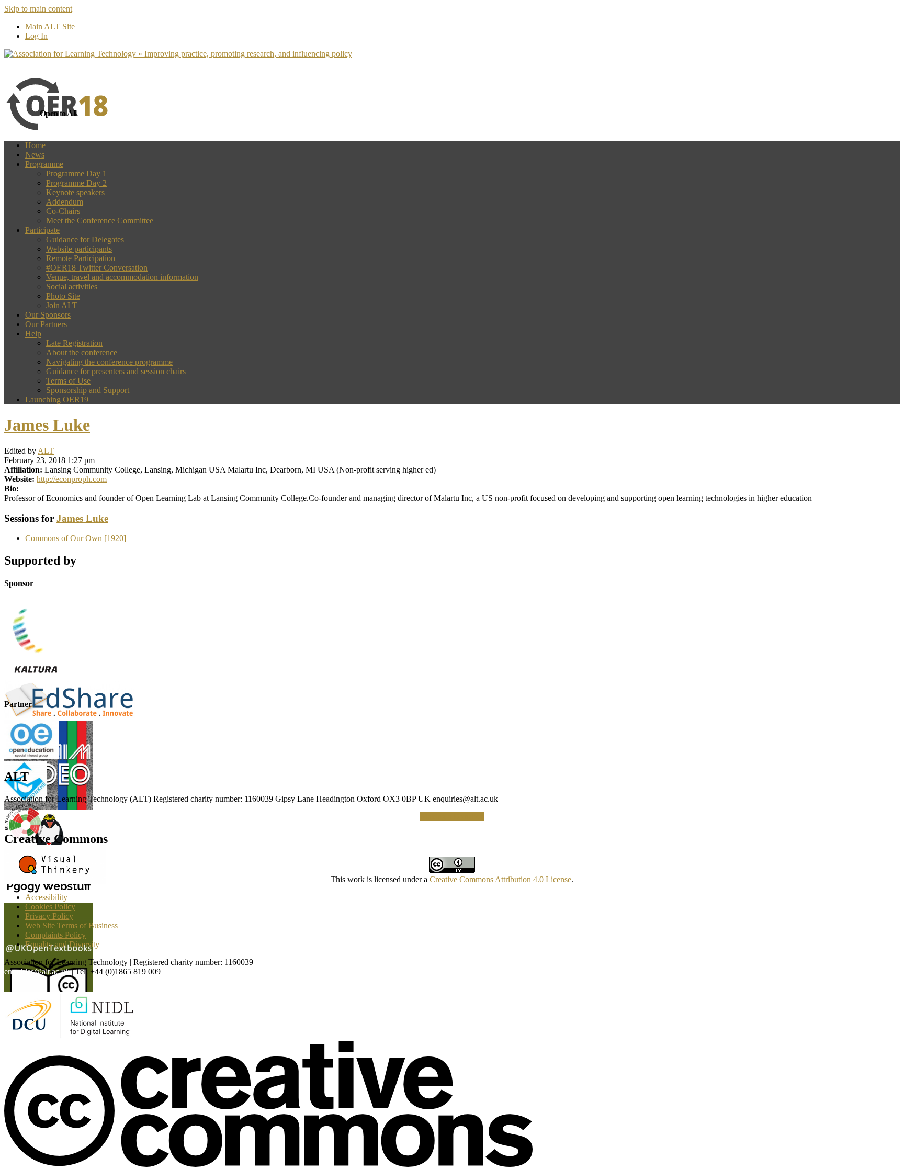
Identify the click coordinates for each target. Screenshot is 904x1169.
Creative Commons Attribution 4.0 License (500, 879)
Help (33, 333)
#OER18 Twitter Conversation (97, 267)
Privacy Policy (49, 916)
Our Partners (46, 324)
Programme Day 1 (76, 173)
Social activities (71, 286)
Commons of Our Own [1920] (75, 538)
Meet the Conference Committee (99, 220)
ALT (46, 450)
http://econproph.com (72, 479)
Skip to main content (38, 8)
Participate (42, 230)
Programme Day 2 (76, 182)
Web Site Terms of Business (71, 925)
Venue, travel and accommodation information (122, 277)
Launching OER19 (56, 399)
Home (35, 145)
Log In (36, 35)
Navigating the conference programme (109, 361)
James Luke (47, 424)
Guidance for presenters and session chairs (116, 371)
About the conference (81, 352)
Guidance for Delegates (85, 239)
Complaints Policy (55, 934)
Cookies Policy (50, 906)
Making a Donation (452, 816)
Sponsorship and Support (87, 390)
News (34, 154)
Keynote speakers (75, 192)
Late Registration (74, 343)
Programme (44, 164)
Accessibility (46, 897)
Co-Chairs (63, 211)
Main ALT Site (50, 26)
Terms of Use (68, 380)
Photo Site (63, 295)
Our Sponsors (48, 314)
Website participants (79, 248)
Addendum (64, 201)
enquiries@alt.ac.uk (37, 971)
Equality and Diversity (62, 944)
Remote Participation (80, 258)
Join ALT (61, 305)
